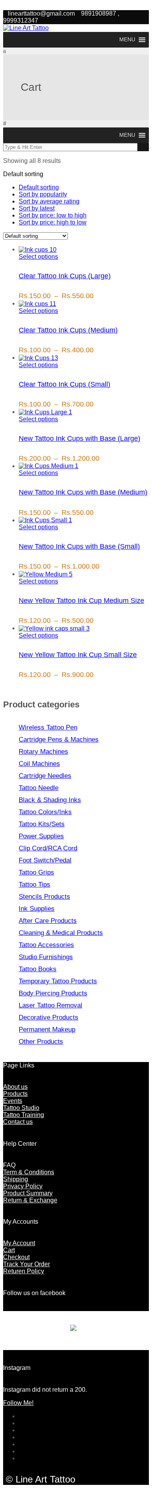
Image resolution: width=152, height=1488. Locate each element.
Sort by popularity (43, 194)
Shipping (15, 1179)
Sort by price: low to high (53, 215)
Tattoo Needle (38, 788)
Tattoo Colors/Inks (45, 812)
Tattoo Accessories (46, 945)
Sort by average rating (49, 201)
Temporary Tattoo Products (58, 981)
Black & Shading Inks (50, 800)
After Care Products (48, 920)
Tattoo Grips (36, 872)
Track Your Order (26, 1264)
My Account (19, 1243)
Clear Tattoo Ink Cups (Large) (65, 276)
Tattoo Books (38, 969)
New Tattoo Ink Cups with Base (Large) (79, 438)
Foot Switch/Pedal (45, 860)
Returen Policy (23, 1271)
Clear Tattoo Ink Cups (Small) (64, 384)
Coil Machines (39, 763)
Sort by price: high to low (53, 222)
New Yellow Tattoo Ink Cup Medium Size (81, 600)
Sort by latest (37, 208)
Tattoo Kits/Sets (42, 824)
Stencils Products (44, 896)
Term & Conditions (28, 1172)
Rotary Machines (43, 751)
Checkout (16, 1257)
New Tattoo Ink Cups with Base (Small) (79, 546)
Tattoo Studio (21, 1108)
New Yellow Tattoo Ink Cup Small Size (78, 655)
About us (15, 1086)
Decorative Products (48, 1017)
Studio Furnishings (46, 957)
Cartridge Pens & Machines (59, 739)
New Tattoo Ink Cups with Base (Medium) (83, 492)
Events (12, 1100)
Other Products (41, 1041)
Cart (9, 1250)
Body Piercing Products (53, 993)
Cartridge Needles (45, 775)
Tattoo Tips (34, 884)
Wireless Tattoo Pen (48, 727)
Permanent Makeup (47, 1029)
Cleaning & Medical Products (61, 933)
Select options (38, 256)
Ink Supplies (37, 908)
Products (15, 1093)
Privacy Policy (22, 1186)
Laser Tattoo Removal (50, 1005)
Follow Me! (18, 1403)
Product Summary (28, 1193)
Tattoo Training (23, 1115)
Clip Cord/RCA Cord (48, 848)
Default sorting (39, 187)
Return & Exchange (30, 1200)
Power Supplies (41, 836)
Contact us (18, 1122)
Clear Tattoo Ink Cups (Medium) (68, 330)
